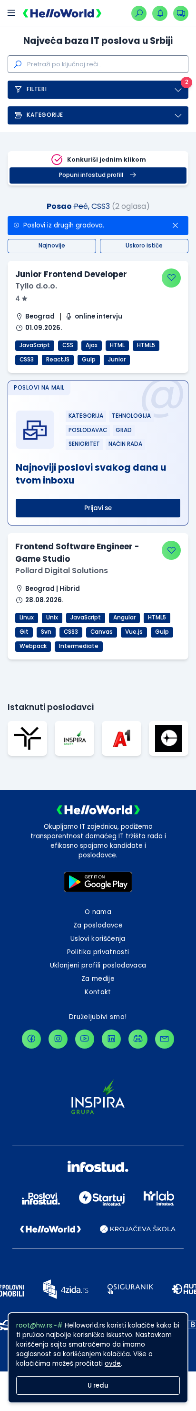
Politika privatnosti (98, 952)
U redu (98, 1385)
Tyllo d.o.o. (36, 285)
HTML (117, 345)
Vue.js (134, 632)
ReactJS (57, 359)
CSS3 (27, 359)
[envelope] (164, 1039)
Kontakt (98, 992)
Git (24, 632)
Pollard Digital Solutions (61, 570)
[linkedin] (111, 1039)
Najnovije (52, 245)
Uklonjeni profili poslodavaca (98, 965)
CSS (67, 345)
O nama (98, 912)
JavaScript (35, 345)
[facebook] (31, 1039)
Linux (27, 617)
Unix (52, 617)
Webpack (33, 646)
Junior (117, 359)
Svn (46, 632)
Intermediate (78, 646)
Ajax (92, 345)
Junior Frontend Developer (71, 274)
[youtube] (84, 1039)
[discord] (137, 1039)
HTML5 (146, 345)
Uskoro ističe (144, 245)
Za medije (98, 978)
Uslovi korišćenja (98, 938)
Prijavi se (98, 508)
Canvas (101, 632)
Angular (124, 617)
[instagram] (58, 1039)
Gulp (89, 359)
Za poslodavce (98, 925)
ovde (113, 1363)
